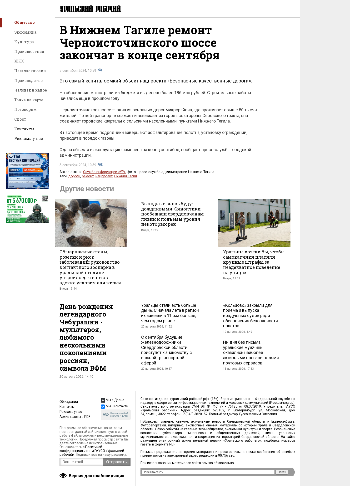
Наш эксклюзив (30, 70)
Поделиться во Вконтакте (100, 70)
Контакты (24, 128)
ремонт (88, 176)
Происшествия (29, 51)
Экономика (25, 32)
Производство (28, 80)
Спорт (20, 119)
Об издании (69, 402)
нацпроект (104, 176)
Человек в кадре (30, 89)
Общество (24, 22)
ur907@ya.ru (224, 455)
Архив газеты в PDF (75, 417)
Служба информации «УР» (104, 172)
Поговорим (25, 109)
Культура (24, 41)
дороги (74, 176)
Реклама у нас (28, 138)
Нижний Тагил (125, 176)
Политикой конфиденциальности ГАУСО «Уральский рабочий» (92, 450)
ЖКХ (19, 60)
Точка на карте (28, 99)
